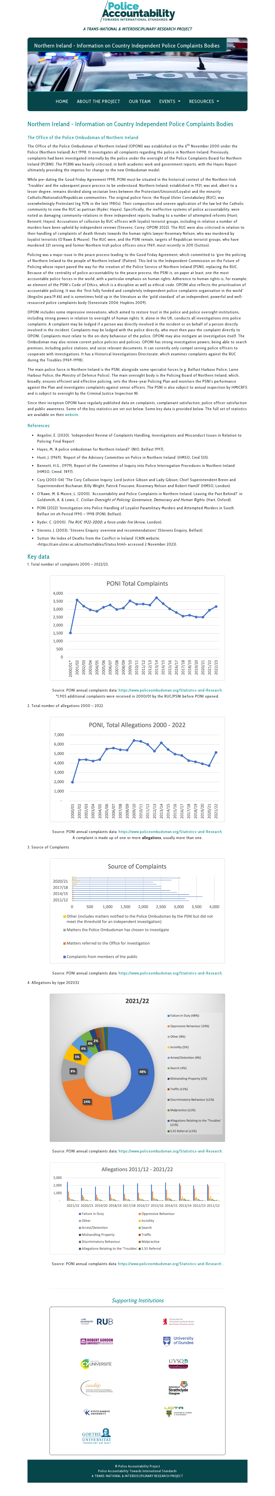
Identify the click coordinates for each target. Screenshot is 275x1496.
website (71, 414)
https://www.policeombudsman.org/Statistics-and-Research (170, 1263)
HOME (62, 101)
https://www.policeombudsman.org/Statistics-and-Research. (171, 690)
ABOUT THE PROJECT (98, 101)
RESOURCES (202, 101)
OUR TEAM (140, 101)
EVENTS (168, 101)
